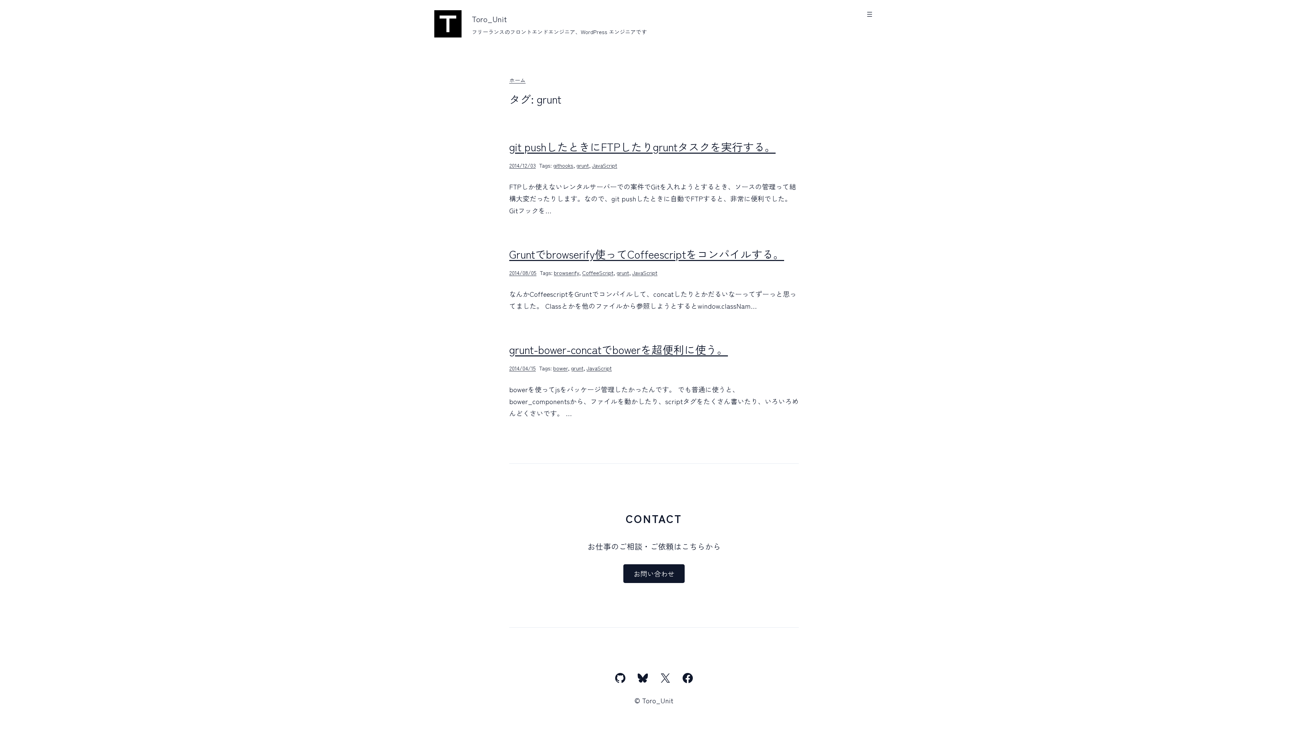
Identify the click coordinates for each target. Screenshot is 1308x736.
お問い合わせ (654, 574)
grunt (582, 165)
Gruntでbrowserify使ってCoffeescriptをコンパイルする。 (646, 254)
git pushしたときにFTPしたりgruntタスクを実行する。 (642, 146)
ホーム (517, 80)
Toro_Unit (489, 19)
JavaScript (604, 165)
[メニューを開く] (870, 14)
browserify (566, 273)
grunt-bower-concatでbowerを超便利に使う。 (618, 349)
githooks (563, 165)
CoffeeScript (597, 273)
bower (560, 368)
